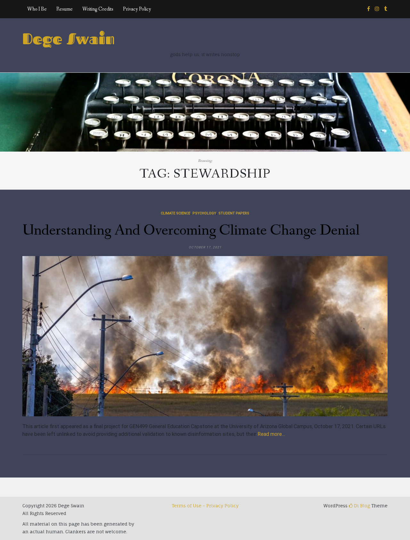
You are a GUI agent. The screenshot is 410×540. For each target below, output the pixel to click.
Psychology (204, 213)
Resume (64, 9)
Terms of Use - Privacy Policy (205, 505)
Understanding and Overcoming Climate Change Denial (191, 230)
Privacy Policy (137, 9)
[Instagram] (377, 9)
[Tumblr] (385, 9)
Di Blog (361, 505)
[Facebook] (368, 9)
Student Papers (233, 213)
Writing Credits (97, 9)
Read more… (271, 434)
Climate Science (175, 213)
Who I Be (37, 9)
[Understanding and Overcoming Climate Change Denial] (205, 336)
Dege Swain (68, 38)
